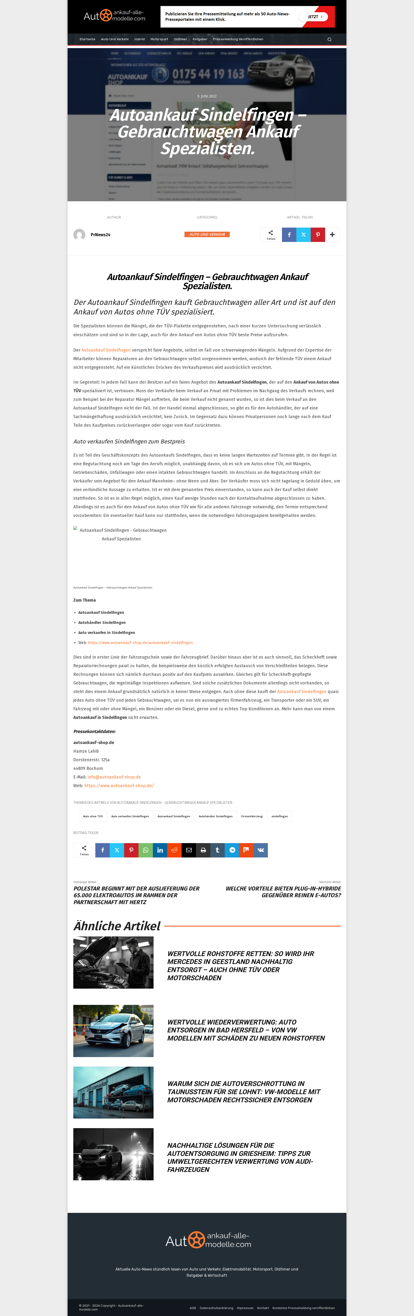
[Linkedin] (160, 850)
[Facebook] (289, 235)
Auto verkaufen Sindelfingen (130, 816)
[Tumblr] (217, 850)
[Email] (189, 850)
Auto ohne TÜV (93, 816)
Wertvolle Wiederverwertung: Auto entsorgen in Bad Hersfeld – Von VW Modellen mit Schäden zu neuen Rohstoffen (245, 1030)
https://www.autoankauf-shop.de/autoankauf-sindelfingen (140, 642)
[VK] (260, 850)
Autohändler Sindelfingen (216, 816)
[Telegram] (232, 850)
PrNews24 (100, 234)
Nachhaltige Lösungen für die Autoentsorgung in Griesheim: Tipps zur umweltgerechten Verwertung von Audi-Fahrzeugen (240, 1158)
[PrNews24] (81, 235)
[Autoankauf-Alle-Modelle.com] (207, 1242)
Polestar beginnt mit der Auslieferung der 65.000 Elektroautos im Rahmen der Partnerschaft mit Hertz (136, 895)
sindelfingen (279, 816)
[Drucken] (203, 850)
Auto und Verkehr (207, 234)
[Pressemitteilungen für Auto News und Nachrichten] (113, 16)
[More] (332, 235)
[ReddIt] (174, 850)
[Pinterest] (318, 235)
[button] (329, 39)
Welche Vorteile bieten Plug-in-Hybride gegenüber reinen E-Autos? (283, 892)
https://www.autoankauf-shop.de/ (119, 785)
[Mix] (246, 850)
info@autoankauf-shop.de (114, 777)
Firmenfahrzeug (252, 816)
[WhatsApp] (145, 850)
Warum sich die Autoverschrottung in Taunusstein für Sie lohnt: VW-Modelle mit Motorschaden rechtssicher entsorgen (243, 1092)
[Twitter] (303, 235)
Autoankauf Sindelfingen (106, 350)
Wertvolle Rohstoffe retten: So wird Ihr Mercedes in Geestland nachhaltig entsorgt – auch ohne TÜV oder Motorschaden (240, 966)
